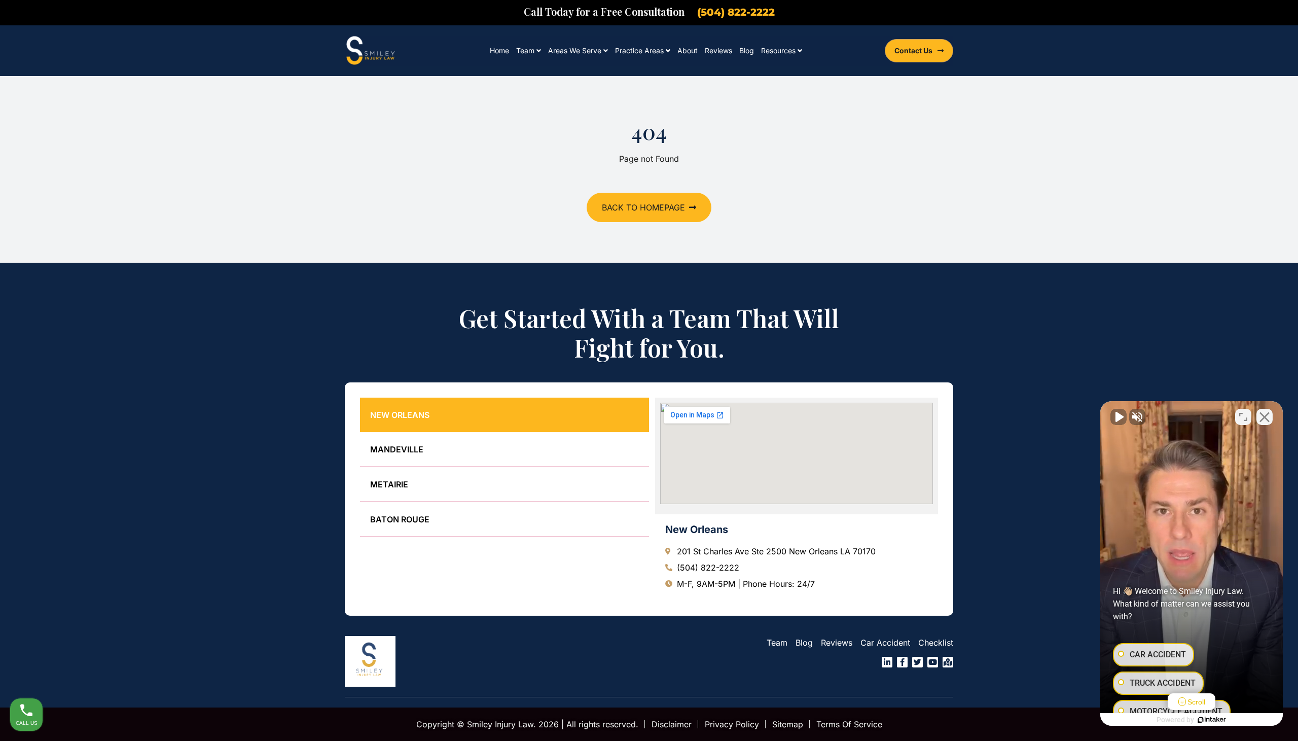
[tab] (504, 415)
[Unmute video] (1118, 417)
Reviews (718, 50)
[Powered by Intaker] (1212, 720)
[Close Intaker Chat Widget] (1264, 417)
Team (525, 50)
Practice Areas (639, 50)
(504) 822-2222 (736, 12)
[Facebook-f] (902, 662)
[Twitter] (917, 662)
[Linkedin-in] (887, 662)
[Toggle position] (1243, 417)
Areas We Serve (574, 50)
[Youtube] (932, 662)
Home (499, 50)
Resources (778, 50)
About (687, 50)
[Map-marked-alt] (948, 662)
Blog (746, 50)
